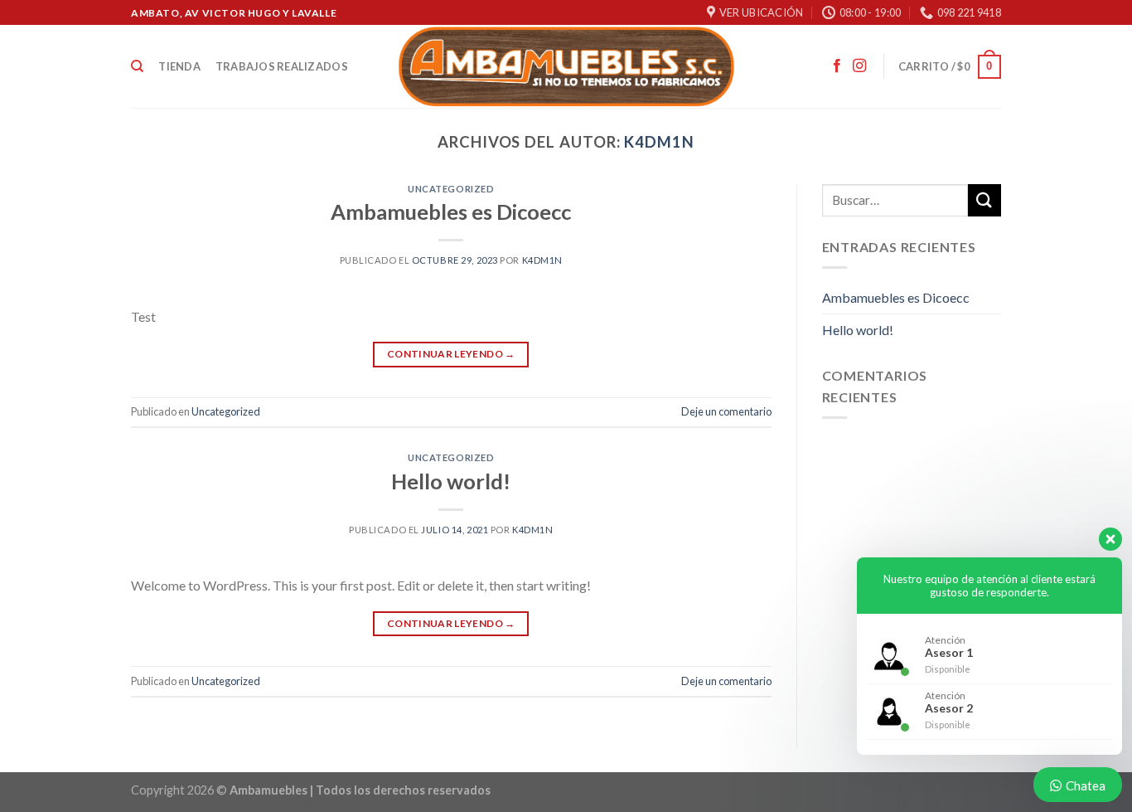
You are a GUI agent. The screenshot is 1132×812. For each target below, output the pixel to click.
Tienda (179, 66)
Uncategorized (451, 188)
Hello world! (450, 481)
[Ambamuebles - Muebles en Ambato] (566, 66)
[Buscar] (137, 66)
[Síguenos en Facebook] (837, 66)
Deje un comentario (726, 411)
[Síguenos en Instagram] (859, 66)
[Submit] (984, 200)
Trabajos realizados (281, 66)
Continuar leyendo (451, 354)
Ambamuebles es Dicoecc (451, 211)
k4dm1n (659, 142)
